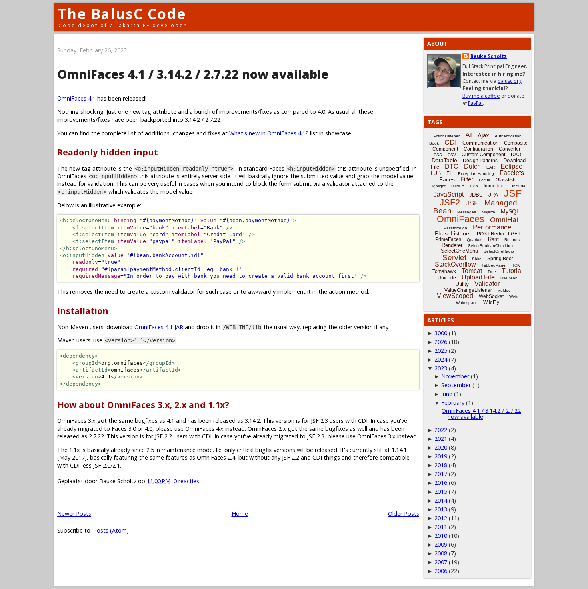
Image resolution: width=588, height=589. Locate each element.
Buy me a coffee (481, 95)
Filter (466, 179)
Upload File (478, 277)
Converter (509, 149)
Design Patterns (480, 160)
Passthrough (455, 228)
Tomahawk (444, 271)
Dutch (472, 166)
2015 (440, 491)
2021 (440, 438)
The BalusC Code (122, 13)
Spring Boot (500, 258)
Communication (480, 143)
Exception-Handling (476, 173)
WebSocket (491, 296)
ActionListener (446, 136)
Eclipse (511, 166)
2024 (440, 359)
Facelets (512, 172)
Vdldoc (504, 290)
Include (519, 186)
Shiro (477, 259)
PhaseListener (453, 233)
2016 (440, 482)
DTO (451, 166)
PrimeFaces (448, 239)
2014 (440, 500)
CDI (450, 142)
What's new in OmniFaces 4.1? (268, 133)
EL (449, 173)
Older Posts (403, 513)
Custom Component (483, 154)
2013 (440, 509)
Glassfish (506, 180)
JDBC (476, 195)
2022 (440, 430)
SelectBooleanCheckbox (491, 245)
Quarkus (474, 239)
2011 (440, 527)
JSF (513, 193)
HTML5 (457, 186)
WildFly (491, 302)
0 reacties (186, 481)
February (452, 402)
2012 (440, 518)
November (455, 376)
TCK (516, 265)
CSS (438, 155)
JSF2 (450, 202)
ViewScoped (455, 295)
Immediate (495, 186)
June (446, 394)
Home (240, 513)
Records (512, 239)
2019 (440, 456)
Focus (484, 180)
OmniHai (504, 220)
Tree (492, 271)
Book (434, 143)
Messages (466, 212)
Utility (462, 284)
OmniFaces (460, 219)
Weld (513, 296)
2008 (440, 553)
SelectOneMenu (459, 251)
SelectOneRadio (499, 251)
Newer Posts (74, 513)
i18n (474, 186)
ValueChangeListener (468, 290)
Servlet (454, 257)
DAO (516, 154)
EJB (436, 173)
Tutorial (512, 270)
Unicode (447, 278)
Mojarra (488, 212)
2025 (440, 350)
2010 (440, 535)
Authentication (508, 136)
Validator (487, 283)
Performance (492, 227)
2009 (440, 544)
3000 (440, 333)
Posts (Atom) (111, 530)
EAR (490, 167)
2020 (440, 447)
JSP (472, 203)
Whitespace (467, 302)
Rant (493, 239)
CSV (452, 155)
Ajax (483, 135)
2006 (440, 571)
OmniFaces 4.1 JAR (158, 327)
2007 (440, 562)
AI (468, 135)
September (456, 385)
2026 (440, 342)
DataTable (444, 160)
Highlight (438, 186)
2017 (440, 474)
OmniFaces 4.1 (76, 98)
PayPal (475, 103)
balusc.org (510, 81)
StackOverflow (455, 264)
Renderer (452, 245)
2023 (440, 368)
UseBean (509, 278)
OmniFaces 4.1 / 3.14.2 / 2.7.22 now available (192, 74)
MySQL (510, 211)
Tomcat (472, 270)
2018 (440, 465)
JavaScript (449, 194)
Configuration (478, 149)
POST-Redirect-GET (498, 234)
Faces (447, 179)
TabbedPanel (494, 265)
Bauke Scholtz (488, 56)
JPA (493, 194)
